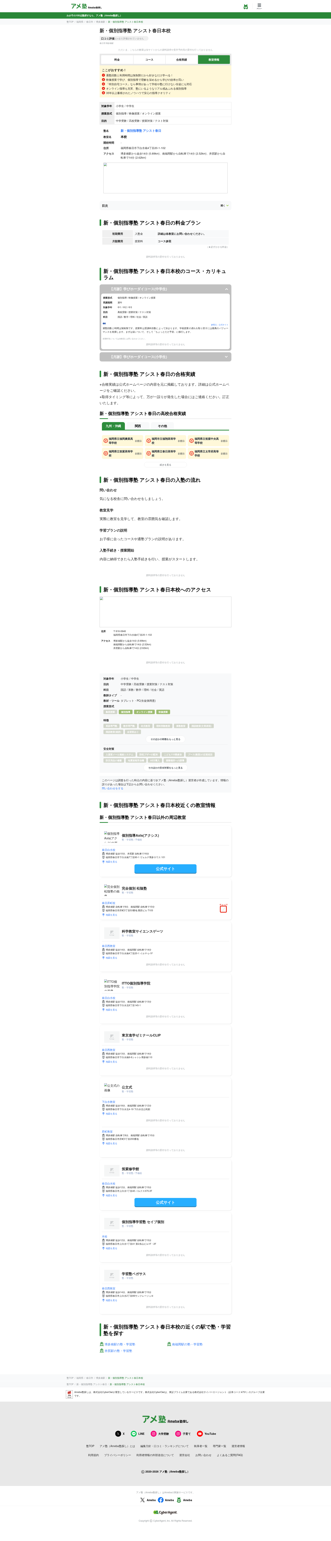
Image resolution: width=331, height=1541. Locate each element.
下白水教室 (108, 1102)
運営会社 (184, 1455)
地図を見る (111, 861)
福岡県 (79, 21)
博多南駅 (100, 21)
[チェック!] (224, 909)
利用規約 (93, 1455)
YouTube (210, 1434)
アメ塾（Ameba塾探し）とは (117, 1446)
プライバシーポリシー (117, 1455)
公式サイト (165, 868)
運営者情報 (238, 1446)
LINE (141, 1434)
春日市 (89, 21)
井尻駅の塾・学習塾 (118, 1351)
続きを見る (165, 464)
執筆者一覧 (200, 1446)
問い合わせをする (112, 788)
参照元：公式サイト (219, 324)
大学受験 (163, 1434)
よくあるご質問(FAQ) (230, 1455)
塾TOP (70, 21)
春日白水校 (108, 850)
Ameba (151, 1500)
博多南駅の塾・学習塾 (120, 1344)
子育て (187, 1434)
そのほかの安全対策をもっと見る (165, 767)
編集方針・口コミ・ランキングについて (164, 1446)
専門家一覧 (219, 1446)
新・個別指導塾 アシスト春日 (141, 130)
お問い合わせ (203, 1455)
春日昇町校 (108, 903)
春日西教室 (108, 946)
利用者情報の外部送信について (155, 1455)
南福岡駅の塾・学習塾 (187, 1344)
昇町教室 (107, 1131)
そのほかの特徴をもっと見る (165, 739)
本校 (104, 1236)
